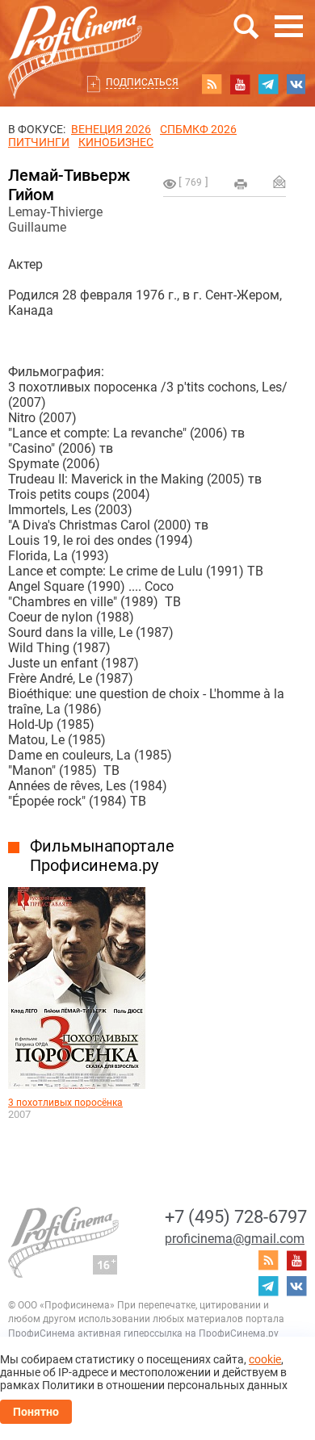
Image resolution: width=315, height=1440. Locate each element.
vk (296, 84)
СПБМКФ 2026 (198, 129)
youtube (240, 84)
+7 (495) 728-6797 (236, 1217)
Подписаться (142, 82)
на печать (240, 184)
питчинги (38, 142)
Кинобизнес (115, 142)
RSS (212, 84)
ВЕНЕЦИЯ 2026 (111, 129)
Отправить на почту (279, 181)
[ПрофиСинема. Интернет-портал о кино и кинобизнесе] (75, 33)
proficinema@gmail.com (234, 1238)
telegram (268, 84)
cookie (265, 1359)
